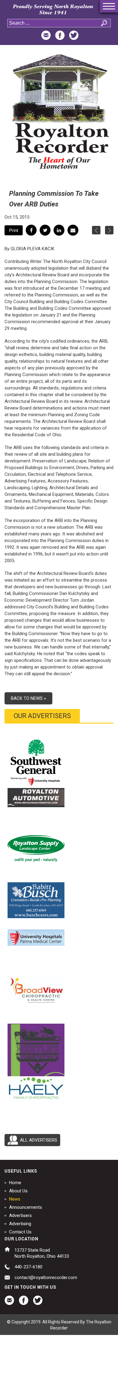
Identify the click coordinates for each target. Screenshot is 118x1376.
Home (15, 1182)
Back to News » (28, 698)
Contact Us (20, 1232)
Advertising (20, 1223)
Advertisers (20, 1215)
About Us (18, 1191)
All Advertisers (38, 1140)
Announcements (25, 1207)
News (14, 1199)
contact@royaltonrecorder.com (46, 1277)
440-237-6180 (28, 1267)
